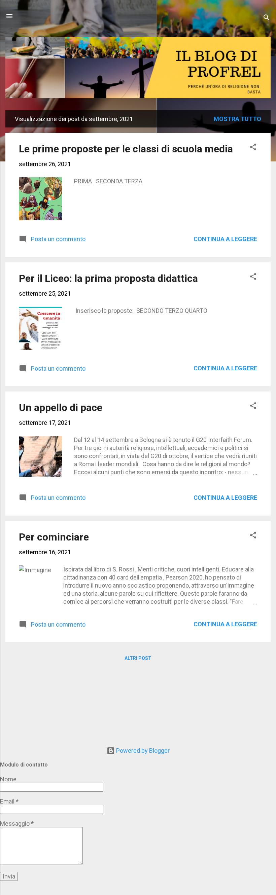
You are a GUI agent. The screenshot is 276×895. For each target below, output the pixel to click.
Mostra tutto (237, 118)
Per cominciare (54, 537)
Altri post (138, 658)
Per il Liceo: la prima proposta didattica (108, 278)
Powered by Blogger (142, 750)
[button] (253, 148)
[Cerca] (267, 18)
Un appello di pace (60, 407)
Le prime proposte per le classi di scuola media (126, 149)
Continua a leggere (225, 239)
